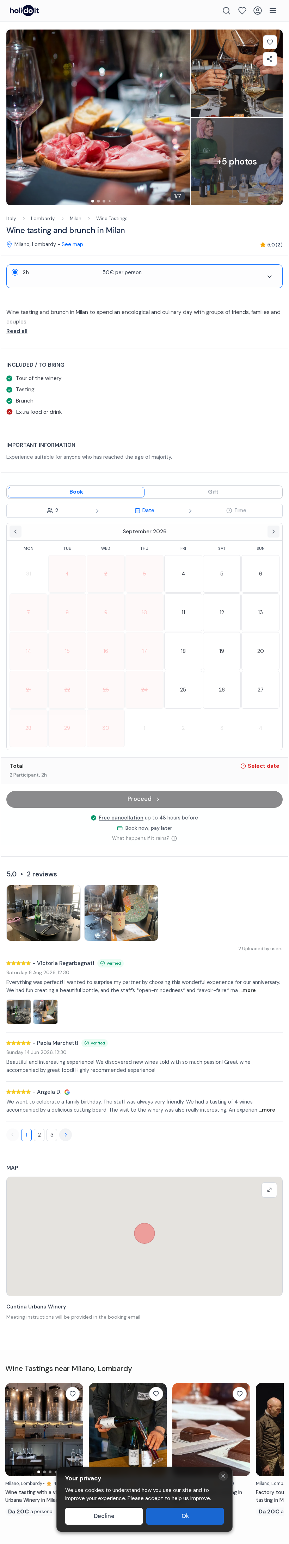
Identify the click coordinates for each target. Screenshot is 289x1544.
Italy (11, 218)
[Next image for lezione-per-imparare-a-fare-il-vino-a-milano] (157, 1429)
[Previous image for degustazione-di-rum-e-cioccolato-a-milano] (181, 1429)
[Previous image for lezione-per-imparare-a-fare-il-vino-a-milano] (97, 1429)
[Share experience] (270, 59)
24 (144, 689)
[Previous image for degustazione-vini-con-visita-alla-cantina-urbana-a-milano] (14, 1429)
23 (106, 689)
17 (144, 651)
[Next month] (273, 532)
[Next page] (65, 1134)
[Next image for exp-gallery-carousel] (181, 117)
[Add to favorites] (270, 42)
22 (67, 689)
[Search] (226, 10)
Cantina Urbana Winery (36, 1307)
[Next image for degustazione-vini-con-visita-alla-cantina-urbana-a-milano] (74, 1429)
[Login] (258, 10)
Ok (185, 1516)
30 (105, 728)
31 (28, 573)
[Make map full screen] (269, 1190)
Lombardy (43, 218)
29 (67, 728)
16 (105, 651)
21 (28, 689)
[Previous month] (15, 532)
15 (67, 651)
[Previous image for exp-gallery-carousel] (15, 117)
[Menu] (272, 10)
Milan (75, 218)
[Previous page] (12, 1134)
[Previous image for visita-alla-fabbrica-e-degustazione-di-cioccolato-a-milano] (264, 1429)
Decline (104, 1516)
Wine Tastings (112, 218)
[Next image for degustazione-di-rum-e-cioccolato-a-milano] (241, 1429)
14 (28, 651)
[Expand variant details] (269, 276)
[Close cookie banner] (223, 1476)
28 (28, 728)
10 (144, 612)
